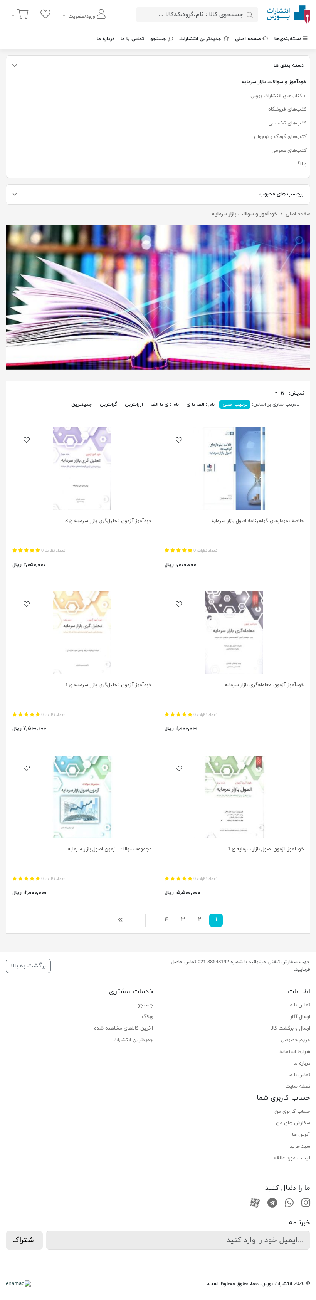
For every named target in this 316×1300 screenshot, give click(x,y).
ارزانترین (134, 404)
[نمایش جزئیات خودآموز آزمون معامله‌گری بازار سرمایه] (234, 632)
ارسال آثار (300, 1016)
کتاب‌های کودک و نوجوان (280, 136)
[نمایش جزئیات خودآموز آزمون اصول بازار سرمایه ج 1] (234, 797)
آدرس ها (301, 1134)
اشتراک (24, 1240)
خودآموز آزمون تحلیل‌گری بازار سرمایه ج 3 (108, 520)
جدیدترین (81, 404)
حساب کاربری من (292, 1111)
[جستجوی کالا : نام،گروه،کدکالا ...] (250, 14)
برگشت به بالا (28, 966)
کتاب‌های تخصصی (287, 123)
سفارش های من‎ (293, 1123)
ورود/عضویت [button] (82, 16)
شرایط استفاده (294, 1051)
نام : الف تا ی (201, 404)
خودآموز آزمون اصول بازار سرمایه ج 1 (266, 849)
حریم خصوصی (295, 1039)
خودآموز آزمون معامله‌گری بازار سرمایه (264, 685)
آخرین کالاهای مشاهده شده (123, 1028)
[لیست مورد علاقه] (45, 15)
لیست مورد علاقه (292, 1158)
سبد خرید (300, 1146)
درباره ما (105, 38)
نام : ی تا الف (165, 404)
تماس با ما (132, 38)
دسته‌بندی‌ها (287, 38)
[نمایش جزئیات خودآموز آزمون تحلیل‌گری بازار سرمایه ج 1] (82, 632)
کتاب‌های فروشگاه (287, 109)
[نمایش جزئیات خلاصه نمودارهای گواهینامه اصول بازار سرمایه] (234, 468)
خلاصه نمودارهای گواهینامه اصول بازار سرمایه (257, 520)
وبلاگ (301, 164)
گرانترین (108, 404)
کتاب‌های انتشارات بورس (277, 95)
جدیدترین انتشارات (200, 38)
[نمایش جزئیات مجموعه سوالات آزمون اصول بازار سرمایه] (82, 797)
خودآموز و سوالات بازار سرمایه (274, 82)
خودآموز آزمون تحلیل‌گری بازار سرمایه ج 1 (108, 685)
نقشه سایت (297, 1086)
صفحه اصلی (248, 38)
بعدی (122, 919)
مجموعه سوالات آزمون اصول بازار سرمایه (110, 849)
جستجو (158, 38)
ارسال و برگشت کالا (290, 1028)
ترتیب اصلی (234, 404)
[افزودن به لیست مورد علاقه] (179, 440)
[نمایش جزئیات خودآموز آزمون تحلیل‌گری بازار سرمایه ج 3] (82, 468)
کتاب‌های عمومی (289, 150)
